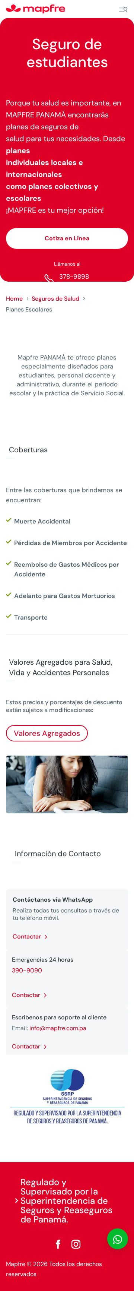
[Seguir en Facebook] (58, 1244)
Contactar (27, 936)
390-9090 (27, 970)
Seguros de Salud (55, 299)
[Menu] (123, 9)
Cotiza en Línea (67, 238)
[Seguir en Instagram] (75, 1244)
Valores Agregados (47, 733)
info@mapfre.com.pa (57, 1028)
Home (14, 299)
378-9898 (74, 276)
